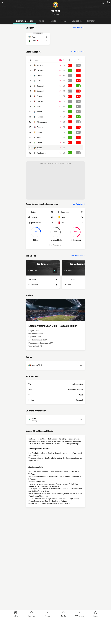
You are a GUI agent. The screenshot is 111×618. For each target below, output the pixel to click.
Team (63, 20)
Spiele (41, 20)
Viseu (39, 137)
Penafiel (40, 96)
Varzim (39, 147)
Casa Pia (40, 70)
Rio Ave (40, 65)
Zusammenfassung (24, 20)
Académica (41, 153)
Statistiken (76, 20)
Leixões (40, 101)
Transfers (91, 20)
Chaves (39, 75)
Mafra (39, 106)
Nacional (40, 91)
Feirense (40, 80)
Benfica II (40, 86)
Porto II (39, 111)
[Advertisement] (55, 183)
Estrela (39, 132)
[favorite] (103, 2)
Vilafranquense (42, 122)
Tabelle (52, 20)
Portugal (79, 400)
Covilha (39, 142)
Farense (40, 117)
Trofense (40, 127)
